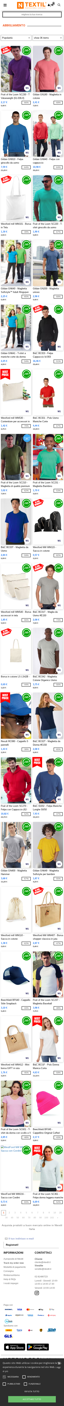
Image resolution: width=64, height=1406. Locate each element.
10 (55, 1212)
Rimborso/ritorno (12, 1275)
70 (29, 1217)
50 (18, 1217)
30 (6, 1217)
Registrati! (12, 1244)
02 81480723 (41, 1276)
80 (35, 1217)
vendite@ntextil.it (43, 1269)
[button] (49, 5)
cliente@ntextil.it (42, 1262)
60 (23, 1217)
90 (40, 1217)
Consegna (9, 1271)
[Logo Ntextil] (31, 5)
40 (12, 1217)
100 (46, 1217)
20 (60, 1212)
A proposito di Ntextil (13, 1259)
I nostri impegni (11, 1283)
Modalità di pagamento (15, 1267)
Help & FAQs (10, 1279)
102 (52, 1217)
